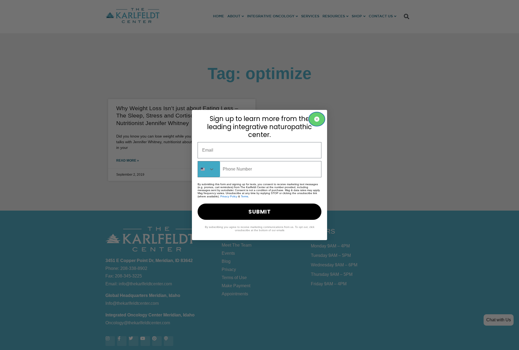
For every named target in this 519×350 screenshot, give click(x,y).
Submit (259, 211)
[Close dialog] (317, 119)
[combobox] (209, 169)
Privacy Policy (228, 196)
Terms (244, 196)
